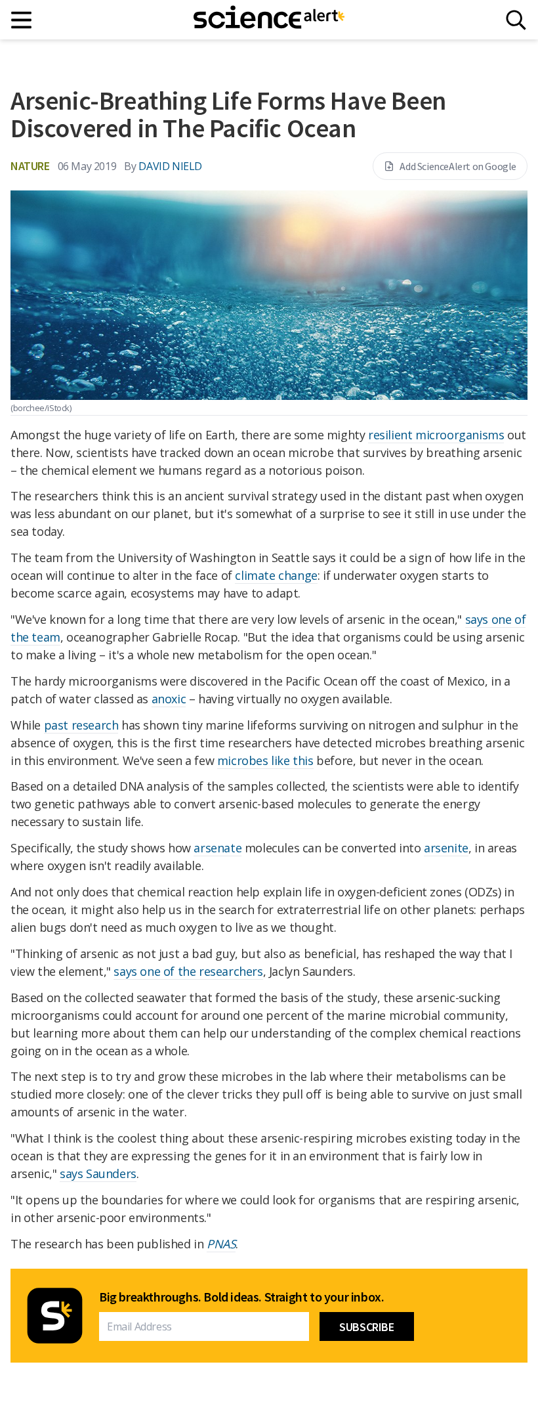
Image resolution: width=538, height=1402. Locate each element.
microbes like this (265, 760)
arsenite (446, 848)
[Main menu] (21, 20)
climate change (276, 575)
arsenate (217, 848)
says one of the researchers (188, 971)
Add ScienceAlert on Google (458, 166)
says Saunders (98, 1173)
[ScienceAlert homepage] (269, 20)
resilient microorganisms (436, 435)
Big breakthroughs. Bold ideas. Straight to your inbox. (241, 1297)
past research (81, 725)
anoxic (169, 699)
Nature (30, 165)
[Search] (516, 20)
